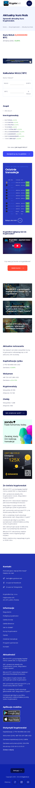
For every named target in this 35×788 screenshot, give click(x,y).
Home (5, 27)
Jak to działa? (8, 627)
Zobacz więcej (8, 750)
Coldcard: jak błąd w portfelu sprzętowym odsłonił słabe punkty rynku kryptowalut (16, 522)
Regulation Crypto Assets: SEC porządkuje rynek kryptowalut (14, 506)
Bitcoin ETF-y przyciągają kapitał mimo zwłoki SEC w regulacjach (18, 291)
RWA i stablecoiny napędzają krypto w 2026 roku (16, 539)
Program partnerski (10, 643)
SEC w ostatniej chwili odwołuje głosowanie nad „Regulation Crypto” (16, 516)
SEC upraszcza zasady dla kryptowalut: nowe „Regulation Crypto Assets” (18, 309)
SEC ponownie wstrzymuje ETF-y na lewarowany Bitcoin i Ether (16, 511)
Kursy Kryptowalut (10, 631)
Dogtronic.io (25, 777)
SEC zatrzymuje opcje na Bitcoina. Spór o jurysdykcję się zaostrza (15, 528)
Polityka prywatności (10, 616)
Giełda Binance (8, 623)
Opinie (5, 635)
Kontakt (6, 647)
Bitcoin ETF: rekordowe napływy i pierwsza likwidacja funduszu (17, 326)
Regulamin (7, 612)
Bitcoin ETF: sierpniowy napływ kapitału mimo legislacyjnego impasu (14, 533)
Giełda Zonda (8, 620)
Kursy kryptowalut (14, 27)
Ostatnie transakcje (10, 639)
